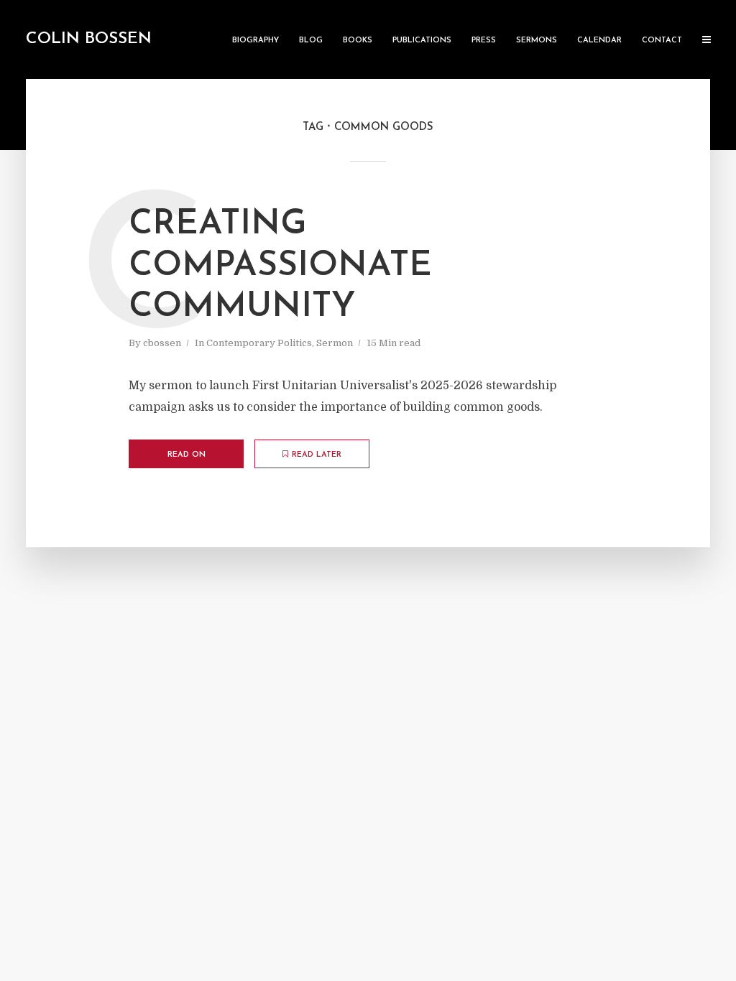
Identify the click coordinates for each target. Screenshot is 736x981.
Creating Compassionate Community (280, 266)
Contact (662, 41)
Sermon (334, 343)
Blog (311, 41)
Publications (421, 41)
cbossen (162, 343)
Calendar (599, 41)
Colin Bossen (89, 39)
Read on (186, 455)
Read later (316, 455)
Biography (255, 41)
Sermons (536, 41)
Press (484, 41)
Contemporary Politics (259, 343)
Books (357, 41)
